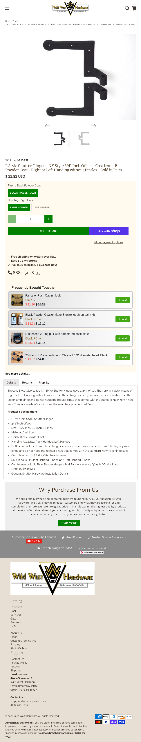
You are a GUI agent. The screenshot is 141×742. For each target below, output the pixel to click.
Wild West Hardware (25, 716)
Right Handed (19, 207)
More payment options (108, 242)
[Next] (94, 126)
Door (13, 610)
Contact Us (17, 659)
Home (8, 21)
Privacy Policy (18, 662)
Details (11, 382)
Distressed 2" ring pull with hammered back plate (57, 333)
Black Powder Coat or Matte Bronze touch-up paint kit (60, 314)
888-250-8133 (26, 272)
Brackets (15, 622)
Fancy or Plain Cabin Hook (43, 295)
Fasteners (16, 607)
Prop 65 (44, 382)
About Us (16, 633)
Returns (27, 382)
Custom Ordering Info (23, 640)
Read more (69, 523)
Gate (13, 618)
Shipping (15, 670)
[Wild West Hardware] (70, 8)
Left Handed (41, 207)
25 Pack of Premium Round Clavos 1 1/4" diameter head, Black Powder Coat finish (69, 355)
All (16, 21)
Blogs (13, 636)
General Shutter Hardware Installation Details (39, 473)
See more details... (17, 373)
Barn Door (16, 614)
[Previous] (47, 126)
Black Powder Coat (23, 192)
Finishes (15, 644)
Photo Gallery (18, 648)
